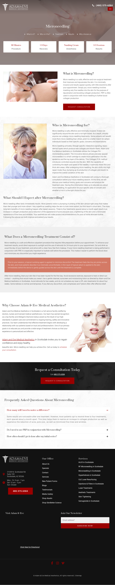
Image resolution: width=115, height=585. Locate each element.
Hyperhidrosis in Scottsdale (89, 475)
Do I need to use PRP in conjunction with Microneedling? (34, 430)
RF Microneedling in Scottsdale (91, 467)
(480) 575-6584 (104, 5)
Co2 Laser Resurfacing (87, 479)
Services (45, 477)
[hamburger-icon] (110, 9)
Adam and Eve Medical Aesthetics (18, 339)
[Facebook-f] (52, 563)
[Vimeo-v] (62, 563)
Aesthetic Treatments (87, 492)
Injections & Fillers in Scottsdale (91, 484)
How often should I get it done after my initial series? (32, 436)
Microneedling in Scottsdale (90, 471)
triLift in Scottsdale (86, 462)
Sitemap (78, 576)
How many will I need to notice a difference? (28, 410)
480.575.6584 (59, 374)
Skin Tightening (85, 497)
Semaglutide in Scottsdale (89, 501)
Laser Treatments (85, 488)
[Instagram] (57, 563)
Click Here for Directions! (30, 547)
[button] (57, 410)
